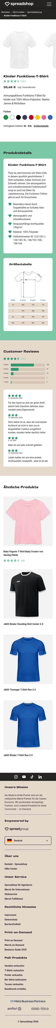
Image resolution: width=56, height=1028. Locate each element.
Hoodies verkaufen (14, 965)
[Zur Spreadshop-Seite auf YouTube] (24, 777)
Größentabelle (41, 126)
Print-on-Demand (13, 940)
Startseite (5, 12)
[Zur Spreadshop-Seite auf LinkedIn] (40, 777)
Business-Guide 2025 (16, 949)
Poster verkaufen (14, 975)
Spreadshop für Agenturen (18, 885)
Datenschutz (11, 919)
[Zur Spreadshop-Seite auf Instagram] (16, 777)
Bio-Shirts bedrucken (15, 979)
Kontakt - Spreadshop (16, 864)
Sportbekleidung (34, 12)
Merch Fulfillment (14, 898)
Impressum (10, 915)
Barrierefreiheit (13, 924)
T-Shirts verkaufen (14, 970)
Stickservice (11, 894)
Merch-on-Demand (14, 945)
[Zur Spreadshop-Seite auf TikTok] (32, 777)
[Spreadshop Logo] (19, 4)
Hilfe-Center (11, 868)
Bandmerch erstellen (15, 989)
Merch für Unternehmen (17, 889)
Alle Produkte (18, 12)
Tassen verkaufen (14, 984)
